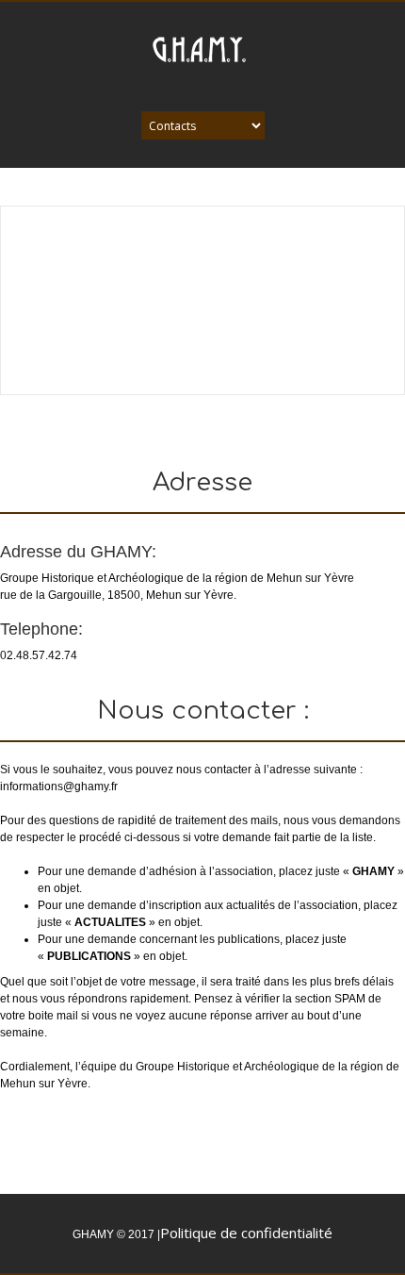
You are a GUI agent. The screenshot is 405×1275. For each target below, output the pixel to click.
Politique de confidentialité (246, 1232)
